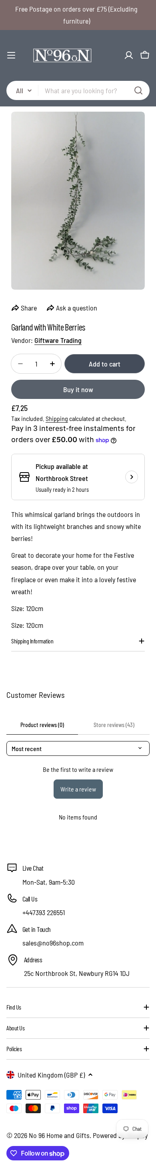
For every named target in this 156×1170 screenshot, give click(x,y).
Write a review (78, 789)
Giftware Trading (58, 340)
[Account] (129, 55)
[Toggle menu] (11, 55)
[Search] (138, 90)
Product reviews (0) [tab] (42, 724)
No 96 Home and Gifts (59, 1135)
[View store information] (131, 477)
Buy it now (78, 389)
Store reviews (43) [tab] (114, 724)
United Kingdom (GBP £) (51, 1074)
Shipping (57, 418)
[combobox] (78, 90)
